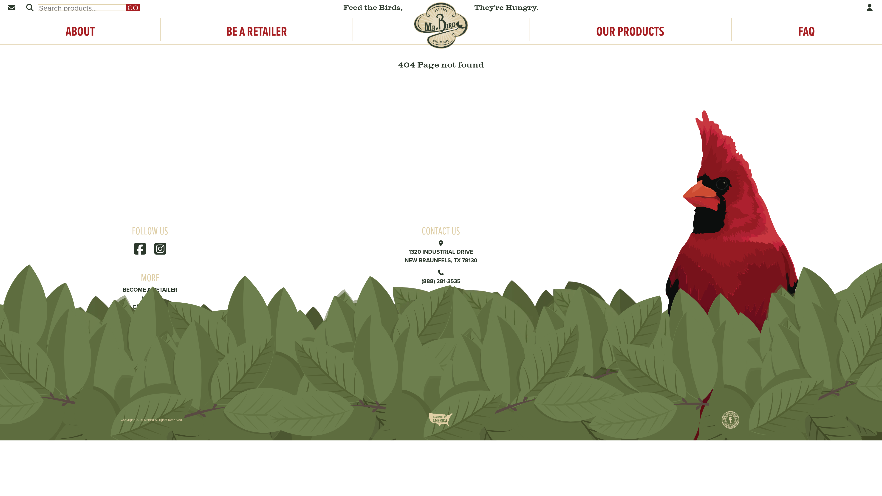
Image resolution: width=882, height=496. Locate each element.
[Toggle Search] (30, 7)
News (150, 298)
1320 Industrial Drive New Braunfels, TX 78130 (441, 256)
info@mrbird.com (441, 302)
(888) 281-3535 (441, 281)
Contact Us (150, 307)
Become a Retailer (150, 289)
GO (132, 7)
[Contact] (12, 7)
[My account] (870, 7)
